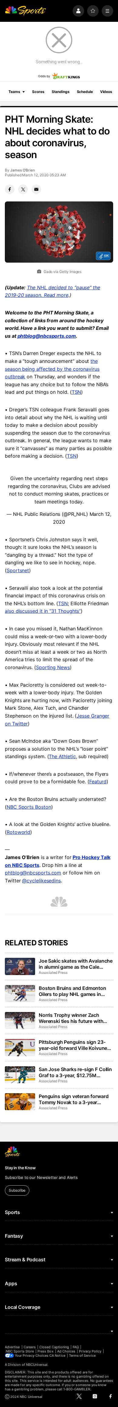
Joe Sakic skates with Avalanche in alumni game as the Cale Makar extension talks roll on (76, 964)
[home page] (25, 11)
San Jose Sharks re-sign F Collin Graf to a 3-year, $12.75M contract (75, 1072)
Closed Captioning (54, 1347)
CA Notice (57, 1355)
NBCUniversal (37, 1364)
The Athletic (62, 756)
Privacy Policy (90, 1351)
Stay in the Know (20, 1167)
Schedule (85, 91)
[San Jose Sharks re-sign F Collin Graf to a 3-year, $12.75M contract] (20, 1074)
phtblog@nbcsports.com (47, 336)
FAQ (76, 1347)
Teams (14, 91)
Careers (30, 1347)
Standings (61, 91)
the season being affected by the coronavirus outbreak (52, 369)
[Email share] (36, 189)
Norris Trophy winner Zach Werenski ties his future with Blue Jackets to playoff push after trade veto (71, 1018)
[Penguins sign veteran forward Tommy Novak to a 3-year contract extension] (20, 1101)
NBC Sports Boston (29, 807)
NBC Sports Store (20, 1351)
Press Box (46, 1351)
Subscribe (17, 1190)
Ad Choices (66, 1351)
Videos (106, 91)
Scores (38, 91)
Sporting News (53, 667)
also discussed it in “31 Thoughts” (43, 611)
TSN (76, 392)
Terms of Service (82, 1355)
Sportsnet (18, 570)
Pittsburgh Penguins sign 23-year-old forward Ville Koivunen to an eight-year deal (74, 1045)
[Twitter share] (23, 189)
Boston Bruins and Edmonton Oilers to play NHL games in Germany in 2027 (72, 991)
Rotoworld (18, 832)
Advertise (12, 1347)
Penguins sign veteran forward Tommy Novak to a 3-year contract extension (73, 1099)
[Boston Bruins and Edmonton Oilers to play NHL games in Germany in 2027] (20, 993)
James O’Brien (22, 170)
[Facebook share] (10, 189)
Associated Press (53, 972)
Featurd (97, 781)
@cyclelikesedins (41, 881)
